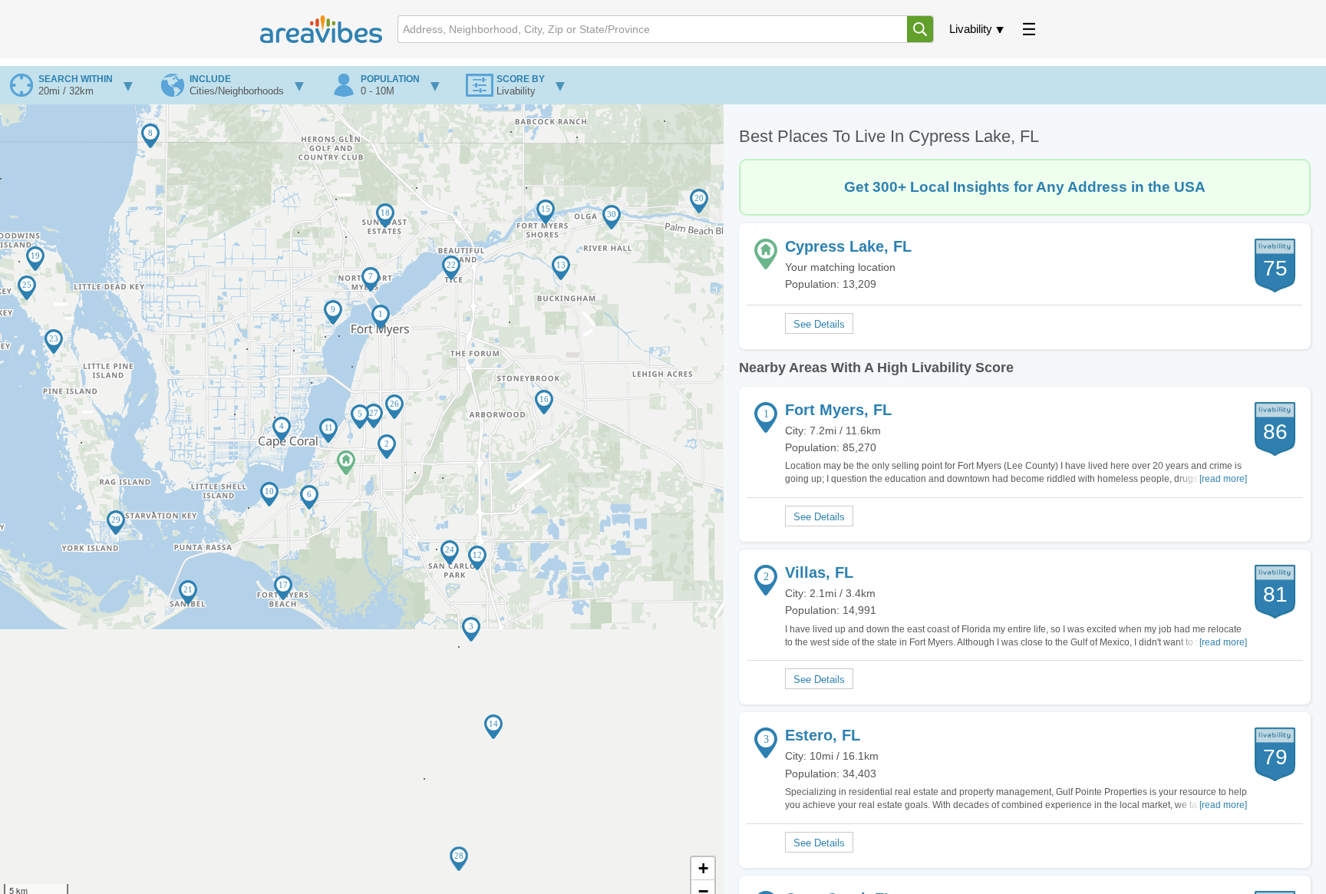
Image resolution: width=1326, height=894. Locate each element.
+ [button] (703, 868)
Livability (970, 28)
